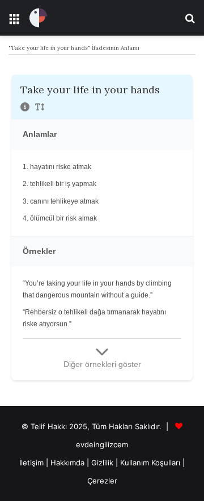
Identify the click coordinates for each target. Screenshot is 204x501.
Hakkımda (68, 462)
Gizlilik (103, 462)
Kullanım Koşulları (150, 462)
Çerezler (102, 480)
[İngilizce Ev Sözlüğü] (38, 18)
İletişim (31, 462)
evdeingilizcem (102, 444)
